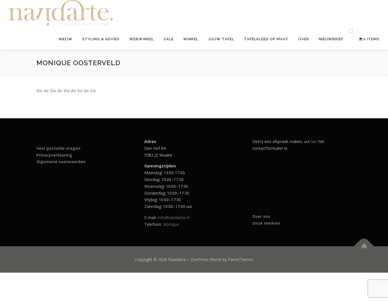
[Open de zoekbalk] (351, 31)
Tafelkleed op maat (266, 39)
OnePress (199, 259)
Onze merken (266, 223)
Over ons (261, 216)
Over (303, 39)
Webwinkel (141, 39)
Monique (171, 224)
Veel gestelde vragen (58, 148)
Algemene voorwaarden (60, 161)
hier (313, 141)
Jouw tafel (221, 39)
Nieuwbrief (331, 39)
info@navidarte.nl (173, 217)
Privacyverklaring (54, 155)
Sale (169, 39)
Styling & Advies (101, 39)
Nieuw (65, 39)
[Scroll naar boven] (364, 246)
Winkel (191, 39)
